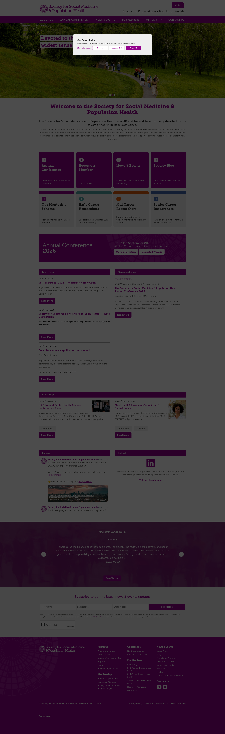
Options (100, 48)
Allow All (133, 48)
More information (84, 48)
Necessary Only (117, 48)
